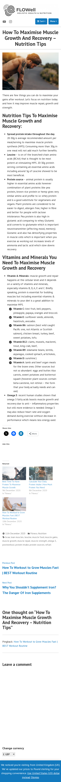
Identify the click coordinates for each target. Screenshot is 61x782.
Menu (54, 21)
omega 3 (52, 540)
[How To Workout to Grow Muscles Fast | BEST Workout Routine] (14, 504)
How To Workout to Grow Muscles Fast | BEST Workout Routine (13, 515)
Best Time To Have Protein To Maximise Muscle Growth (11, 484)
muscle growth (9, 540)
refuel (48, 544)
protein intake (22, 544)
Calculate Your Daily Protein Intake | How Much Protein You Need (40, 484)
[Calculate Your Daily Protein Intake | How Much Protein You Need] (41, 473)
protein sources (37, 544)
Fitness (33, 533)
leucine (27, 537)
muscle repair (23, 540)
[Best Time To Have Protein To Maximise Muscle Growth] (14, 473)
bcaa (7, 537)
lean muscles (17, 537)
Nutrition (42, 533)
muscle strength (39, 540)
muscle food (38, 537)
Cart (43, 21)
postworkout (8, 544)
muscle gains (51, 537)
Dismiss (35, 777)
